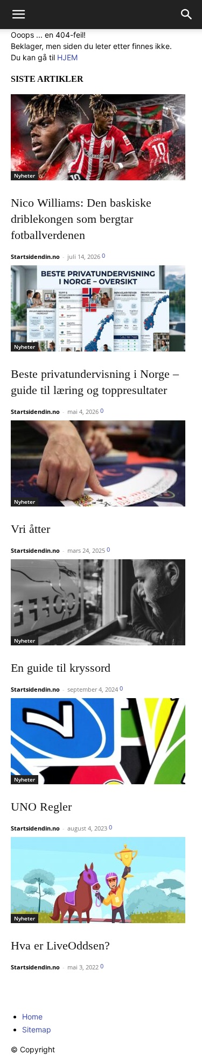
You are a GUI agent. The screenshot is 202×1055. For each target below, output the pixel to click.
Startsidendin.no (35, 256)
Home (32, 1016)
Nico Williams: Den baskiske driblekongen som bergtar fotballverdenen (81, 219)
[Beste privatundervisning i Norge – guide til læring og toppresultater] (101, 308)
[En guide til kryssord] (101, 602)
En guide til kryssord (60, 667)
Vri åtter (30, 529)
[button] (18, 14)
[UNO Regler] (101, 741)
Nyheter (24, 175)
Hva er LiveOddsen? (60, 945)
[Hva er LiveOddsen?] (101, 880)
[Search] (187, 14)
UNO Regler (41, 806)
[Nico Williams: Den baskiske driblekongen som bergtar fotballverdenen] (101, 137)
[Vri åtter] (101, 463)
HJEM (67, 57)
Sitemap (36, 1029)
